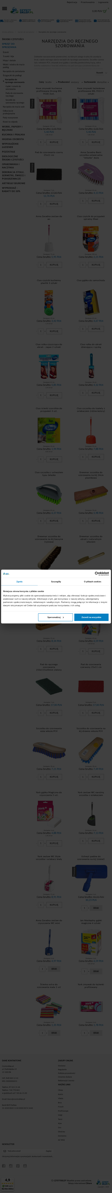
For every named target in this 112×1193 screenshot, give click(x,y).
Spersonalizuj (54, 617)
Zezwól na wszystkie (91, 617)
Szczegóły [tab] (56, 581)
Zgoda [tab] (19, 581)
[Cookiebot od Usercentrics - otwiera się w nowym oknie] (97, 574)
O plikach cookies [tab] (92, 581)
